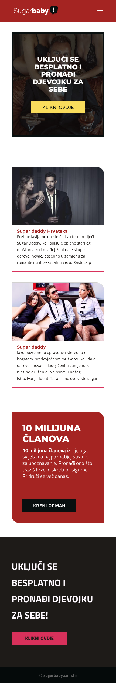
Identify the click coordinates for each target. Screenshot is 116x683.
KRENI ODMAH (49, 505)
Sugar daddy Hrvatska (42, 231)
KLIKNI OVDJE (39, 638)
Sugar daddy (31, 347)
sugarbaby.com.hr (60, 675)
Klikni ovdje (58, 107)
